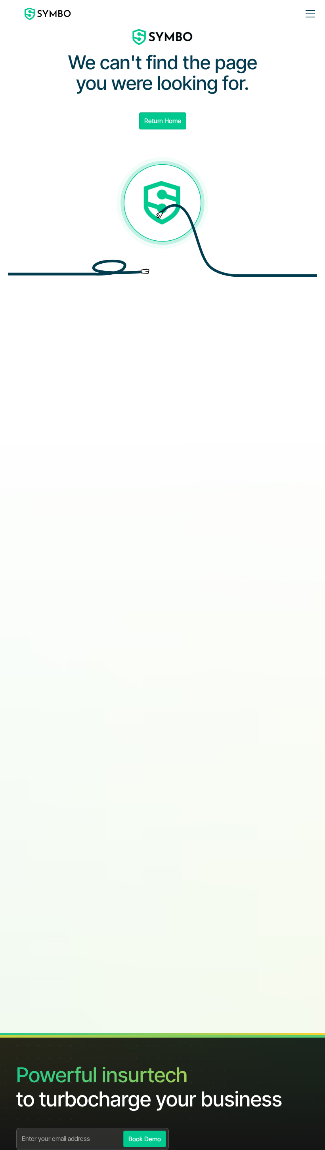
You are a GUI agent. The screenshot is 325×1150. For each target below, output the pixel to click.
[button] (309, 13)
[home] (48, 14)
